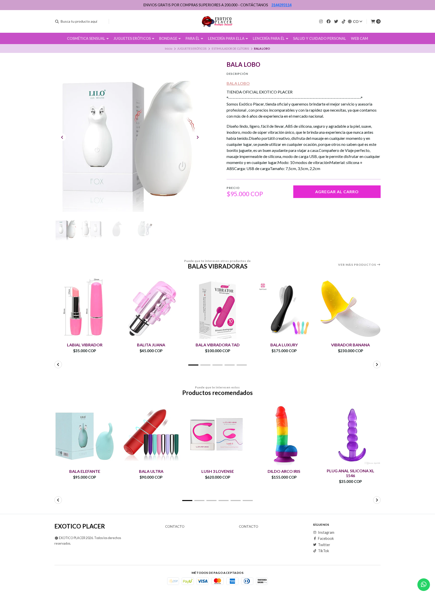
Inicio (168, 48)
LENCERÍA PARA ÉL (269, 38)
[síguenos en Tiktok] (343, 21)
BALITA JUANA (151, 344)
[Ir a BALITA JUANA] (151, 308)
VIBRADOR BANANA (350, 344)
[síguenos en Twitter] (336, 21)
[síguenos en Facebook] (328, 21)
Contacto (175, 526)
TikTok (323, 551)
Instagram (326, 532)
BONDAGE (168, 38)
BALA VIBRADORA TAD (218, 344)
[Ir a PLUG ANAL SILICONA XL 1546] (350, 435)
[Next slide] (197, 137)
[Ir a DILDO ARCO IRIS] (284, 435)
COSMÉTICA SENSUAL (86, 38)
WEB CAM (359, 38)
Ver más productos (357, 264)
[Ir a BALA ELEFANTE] (84, 435)
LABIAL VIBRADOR (84, 344)
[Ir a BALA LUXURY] (284, 308)
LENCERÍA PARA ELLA (226, 38)
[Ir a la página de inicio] (217, 21)
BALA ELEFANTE (84, 471)
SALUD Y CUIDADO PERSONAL (319, 38)
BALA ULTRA (151, 471)
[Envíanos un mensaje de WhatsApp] (423, 584)
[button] (193, 365)
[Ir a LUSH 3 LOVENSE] (217, 435)
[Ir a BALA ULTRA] (151, 435)
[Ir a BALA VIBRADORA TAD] (217, 308)
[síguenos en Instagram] (320, 21)
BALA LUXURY (284, 344)
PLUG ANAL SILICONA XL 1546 (350, 473)
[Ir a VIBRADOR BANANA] (350, 308)
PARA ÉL (193, 38)
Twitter (324, 545)
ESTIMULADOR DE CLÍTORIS (230, 48)
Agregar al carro (337, 191)
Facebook (326, 538)
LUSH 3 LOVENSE (217, 471)
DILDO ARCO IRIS (284, 471)
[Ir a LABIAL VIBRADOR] (84, 308)
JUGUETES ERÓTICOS (133, 38)
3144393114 (281, 5)
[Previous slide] (62, 137)
